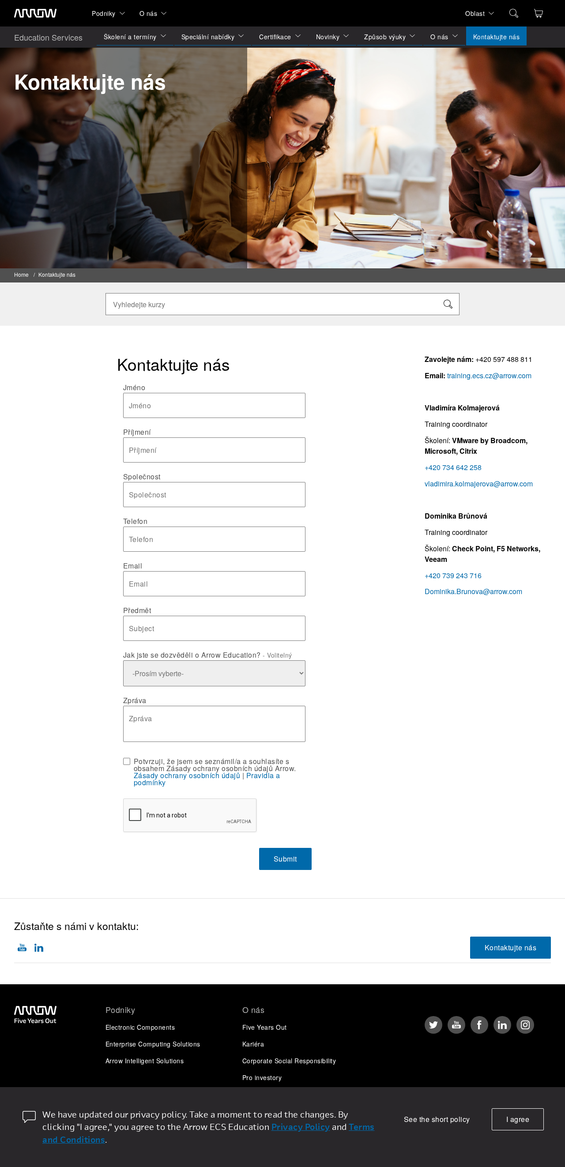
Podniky (104, 13)
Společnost (142, 476)
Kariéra (253, 1043)
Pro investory (262, 1077)
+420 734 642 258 (453, 467)
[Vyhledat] (448, 304)
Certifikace (275, 36)
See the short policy (437, 1119)
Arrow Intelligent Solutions (144, 1060)
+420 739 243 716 (453, 575)
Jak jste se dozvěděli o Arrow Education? (207, 655)
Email (133, 565)
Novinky (328, 36)
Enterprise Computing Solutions (152, 1043)
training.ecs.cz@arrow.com (489, 375)
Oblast (475, 13)
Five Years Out (264, 1027)
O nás (148, 13)
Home (21, 274)
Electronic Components (140, 1027)
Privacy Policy (300, 1126)
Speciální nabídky (208, 36)
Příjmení (137, 432)
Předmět (137, 610)
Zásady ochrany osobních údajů (187, 775)
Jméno (134, 387)
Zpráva (135, 700)
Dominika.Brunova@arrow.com (473, 591)
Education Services (48, 37)
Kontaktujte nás (496, 36)
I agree (518, 1119)
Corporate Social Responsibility (289, 1060)
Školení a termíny (130, 36)
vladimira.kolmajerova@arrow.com (479, 483)
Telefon (135, 521)
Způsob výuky (385, 36)
